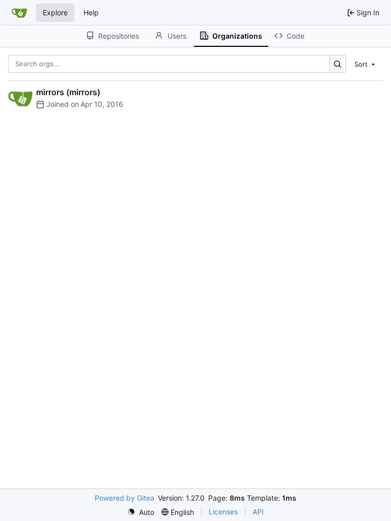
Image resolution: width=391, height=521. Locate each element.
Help (91, 12)
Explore (55, 12)
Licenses (223, 511)
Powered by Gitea (124, 498)
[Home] (19, 13)
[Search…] (337, 64)
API (258, 511)
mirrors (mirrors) (68, 92)
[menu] (365, 63)
